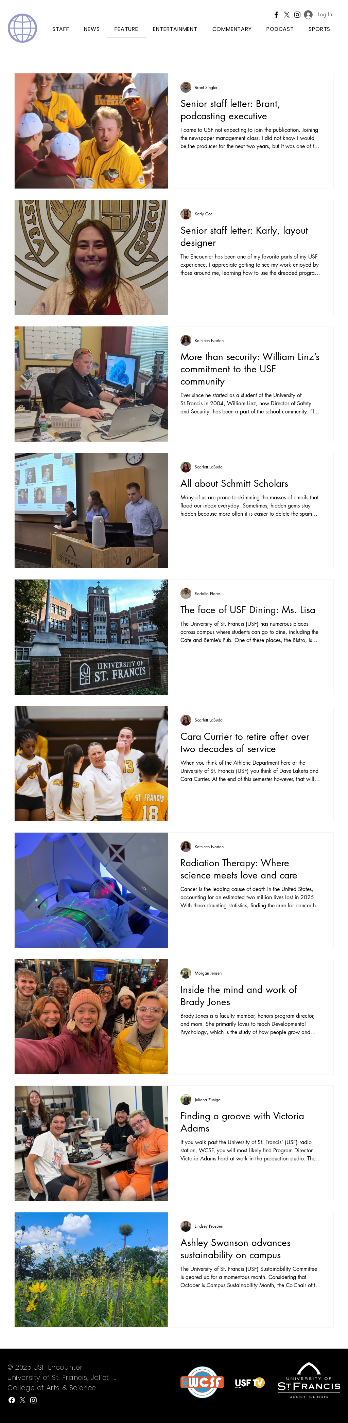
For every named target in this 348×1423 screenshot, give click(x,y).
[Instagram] (33, 1400)
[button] (319, 29)
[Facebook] (276, 15)
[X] (287, 15)
